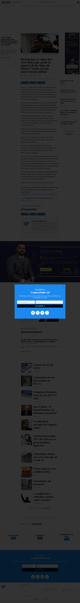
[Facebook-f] (38, 313)
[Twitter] (42, 313)
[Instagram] (47, 313)
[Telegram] (33, 313)
